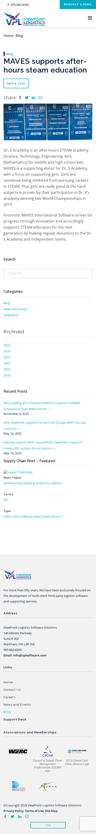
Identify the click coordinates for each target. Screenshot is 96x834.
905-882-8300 (20, 5)
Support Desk (15, 719)
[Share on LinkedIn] (34, 97)
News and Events (15, 309)
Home (8, 35)
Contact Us (12, 689)
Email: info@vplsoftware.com (24, 655)
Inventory (42, 483)
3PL (6, 500)
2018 (6, 375)
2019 (6, 369)
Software (26, 516)
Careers (9, 697)
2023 (6, 357)
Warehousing (12, 483)
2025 (6, 345)
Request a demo (78, 4)
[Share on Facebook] (20, 97)
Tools (16, 516)
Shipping (29, 483)
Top (48, 825)
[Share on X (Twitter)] (27, 97)
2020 (6, 363)
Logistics (56, 483)
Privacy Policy (13, 811)
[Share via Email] (40, 97)
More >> (57, 516)
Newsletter (11, 315)
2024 (6, 351)
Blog (19, 35)
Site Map (51, 811)
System (46, 516)
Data (36, 516)
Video (7, 516)
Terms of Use (34, 811)
